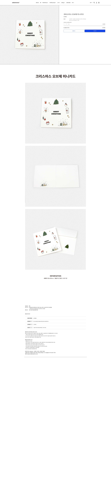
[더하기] (69, 24)
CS (72, 2)
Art (58, 2)
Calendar (68, 2)
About (37, 2)
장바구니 (73, 30)
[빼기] (64, 24)
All (40, 2)
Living (62, 2)
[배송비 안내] (78, 20)
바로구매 (95, 30)
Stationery (44, 2)
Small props (52, 2)
